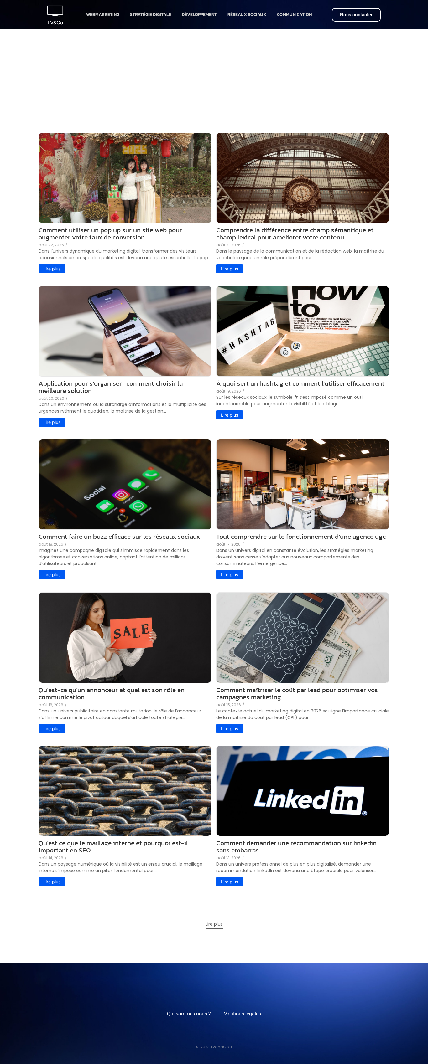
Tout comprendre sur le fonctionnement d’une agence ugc (301, 536)
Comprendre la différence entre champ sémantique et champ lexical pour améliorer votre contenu (294, 233)
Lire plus (214, 924)
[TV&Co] (55, 11)
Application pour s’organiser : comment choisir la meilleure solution (111, 387)
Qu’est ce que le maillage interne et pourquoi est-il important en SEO (113, 846)
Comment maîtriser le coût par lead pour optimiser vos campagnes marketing (297, 693)
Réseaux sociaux (246, 14)
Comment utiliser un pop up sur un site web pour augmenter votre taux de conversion (110, 233)
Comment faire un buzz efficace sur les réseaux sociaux (119, 536)
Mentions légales (242, 1014)
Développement (199, 14)
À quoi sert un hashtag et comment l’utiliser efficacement (300, 383)
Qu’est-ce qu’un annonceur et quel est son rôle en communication (112, 693)
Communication (294, 14)
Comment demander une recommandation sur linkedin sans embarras (296, 846)
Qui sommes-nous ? (189, 1014)
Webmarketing (102, 14)
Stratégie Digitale (150, 14)
